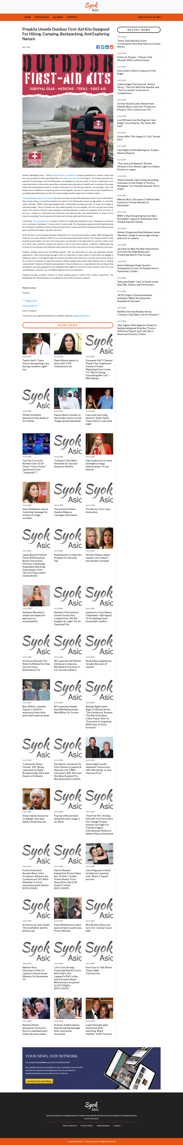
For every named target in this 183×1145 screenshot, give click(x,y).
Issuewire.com (58, 175)
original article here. (81, 315)
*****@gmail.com (29, 301)
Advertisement (103, 1125)
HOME (28, 17)
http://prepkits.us (29, 305)
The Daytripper (39, 221)
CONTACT (72, 17)
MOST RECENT (42, 17)
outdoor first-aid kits (71, 178)
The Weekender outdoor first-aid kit (38, 198)
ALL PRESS (58, 17)
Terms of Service (69, 1125)
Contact (117, 1125)
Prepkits (70, 175)
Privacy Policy (87, 1125)
